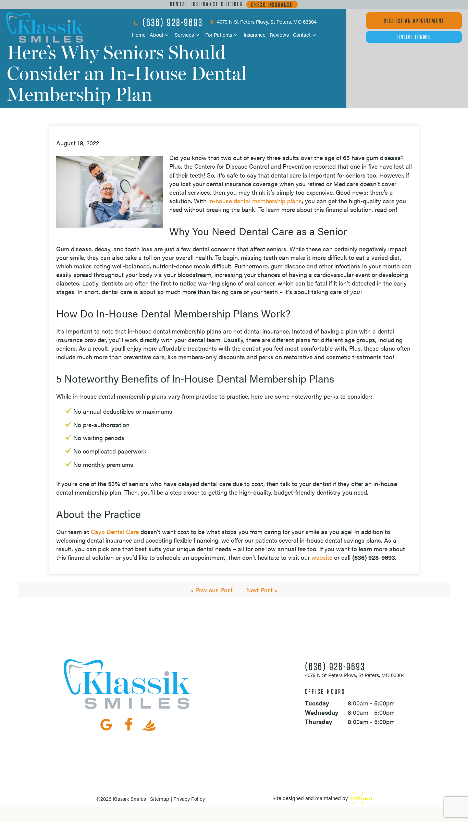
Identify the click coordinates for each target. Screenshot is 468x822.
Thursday (318, 721)
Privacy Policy (189, 798)
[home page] (45, 27)
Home (139, 34)
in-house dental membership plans (255, 200)
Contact (302, 34)
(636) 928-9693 (171, 22)
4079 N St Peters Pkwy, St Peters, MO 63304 (266, 22)
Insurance (255, 34)
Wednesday (321, 712)
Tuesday (317, 703)
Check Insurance (272, 4)
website (321, 557)
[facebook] (128, 724)
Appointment (414, 20)
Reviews (279, 34)
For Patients (218, 34)
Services (184, 34)
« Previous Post (211, 589)
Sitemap (159, 798)
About (156, 34)
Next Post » (262, 589)
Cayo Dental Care (115, 531)
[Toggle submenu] (167, 34)
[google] (106, 724)
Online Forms (413, 36)
